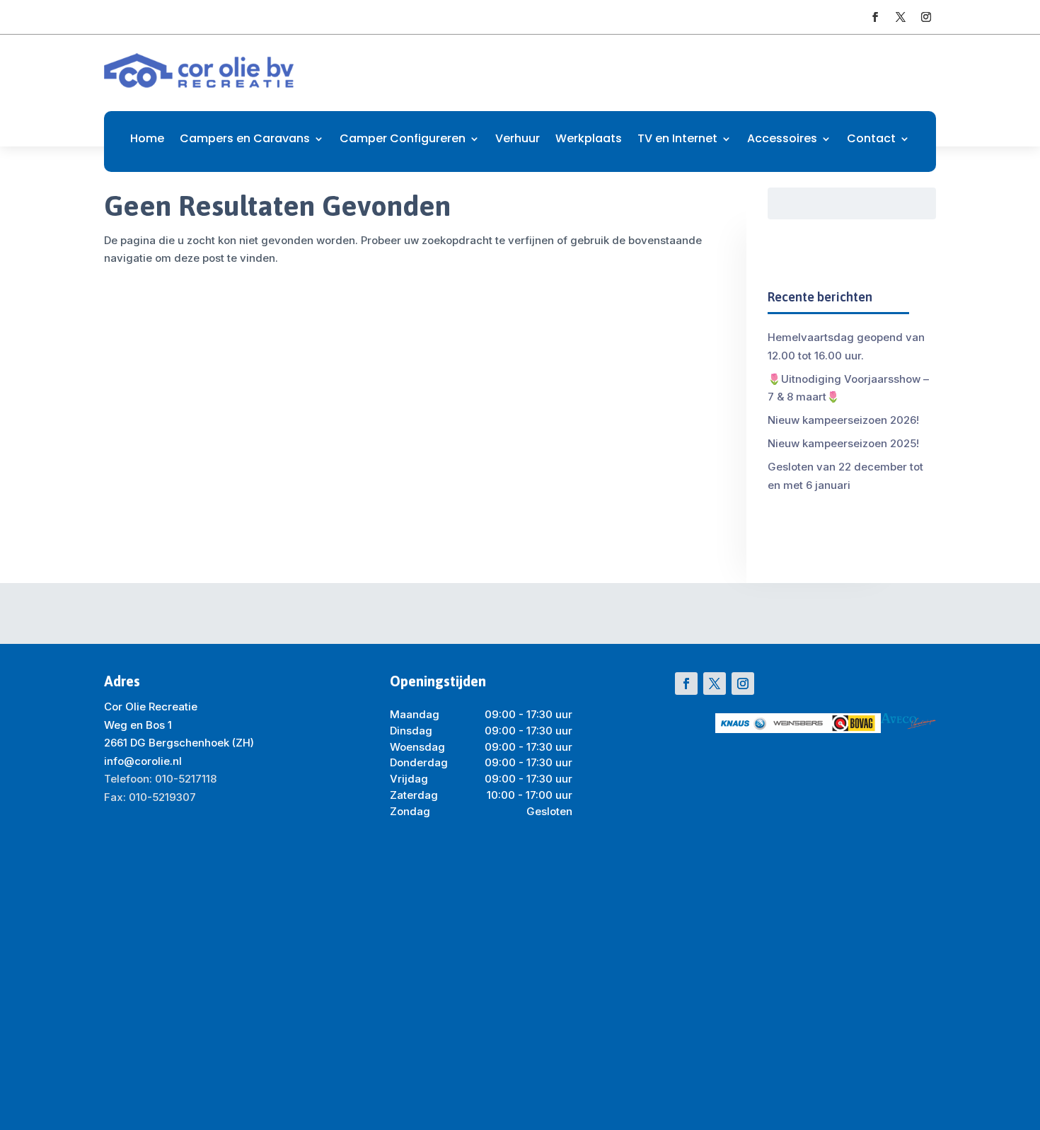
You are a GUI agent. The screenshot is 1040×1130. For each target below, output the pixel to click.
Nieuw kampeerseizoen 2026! (843, 420)
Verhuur (517, 140)
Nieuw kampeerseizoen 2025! (843, 443)
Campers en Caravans (245, 140)
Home (147, 140)
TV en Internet (677, 140)
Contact (871, 140)
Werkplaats (588, 140)
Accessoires (782, 140)
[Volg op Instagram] (926, 17)
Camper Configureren (403, 140)
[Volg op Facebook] (875, 17)
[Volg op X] (901, 17)
